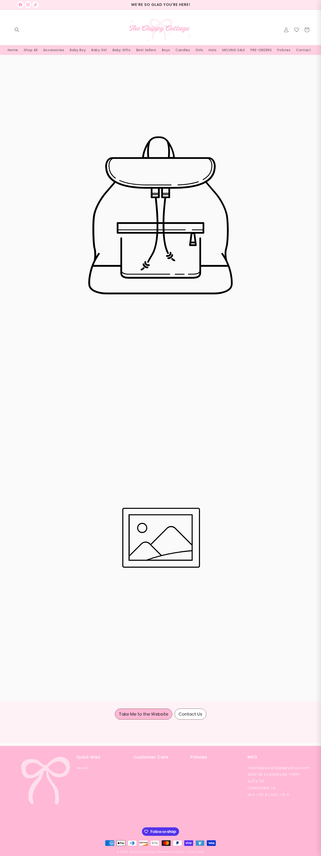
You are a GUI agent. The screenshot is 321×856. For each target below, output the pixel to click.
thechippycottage (142, 852)
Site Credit (196, 852)
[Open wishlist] (296, 30)
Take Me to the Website (143, 714)
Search (82, 768)
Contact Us (190, 714)
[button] (17, 30)
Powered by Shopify (171, 852)
